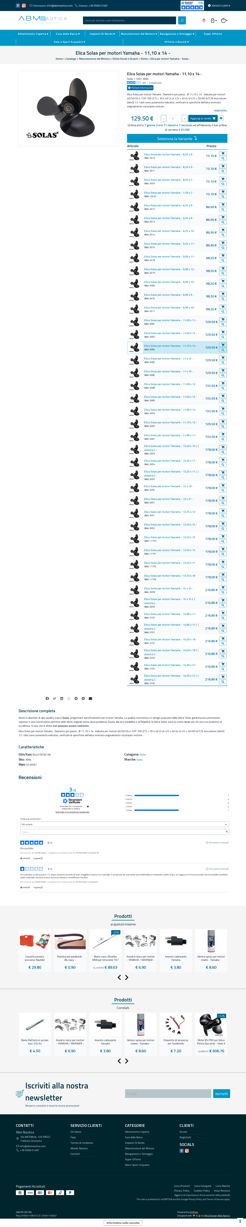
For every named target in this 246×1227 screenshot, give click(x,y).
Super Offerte (213, 34)
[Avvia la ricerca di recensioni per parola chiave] (227, 832)
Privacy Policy (195, 1199)
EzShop (194, 1212)
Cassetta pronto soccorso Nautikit (35, 958)
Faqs (73, 1137)
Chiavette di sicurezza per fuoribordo (175, 1041)
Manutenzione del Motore (139, 1148)
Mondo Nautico (79, 1148)
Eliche (143, 755)
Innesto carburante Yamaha (176, 958)
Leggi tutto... (220, 110)
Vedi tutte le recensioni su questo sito (72, 812)
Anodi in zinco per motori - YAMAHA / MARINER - (141, 958)
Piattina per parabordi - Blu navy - (70, 958)
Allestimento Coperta (137, 1132)
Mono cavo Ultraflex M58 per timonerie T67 (105, 958)
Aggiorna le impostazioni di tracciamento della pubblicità (202, 1195)
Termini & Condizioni (81, 1143)
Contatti (75, 1154)
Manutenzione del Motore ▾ (139, 34)
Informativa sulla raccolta (123, 1222)
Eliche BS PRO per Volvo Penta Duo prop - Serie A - (211, 1043)
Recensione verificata (219, 842)
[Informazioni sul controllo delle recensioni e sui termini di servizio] (88, 806)
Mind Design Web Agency (217, 1215)
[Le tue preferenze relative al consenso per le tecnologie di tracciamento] (240, 1221)
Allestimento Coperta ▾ (33, 34)
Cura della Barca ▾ (68, 34)
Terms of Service (215, 1199)
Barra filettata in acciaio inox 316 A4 (34, 1041)
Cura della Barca (134, 1137)
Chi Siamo (75, 1132)
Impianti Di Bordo (135, 1143)
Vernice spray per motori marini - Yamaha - (211, 958)
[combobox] (129, 20)
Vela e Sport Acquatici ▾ (69, 42)
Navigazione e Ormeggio (139, 1154)
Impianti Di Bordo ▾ (102, 34)
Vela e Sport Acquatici (137, 1165)
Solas (140, 760)
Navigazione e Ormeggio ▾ (177, 34)
